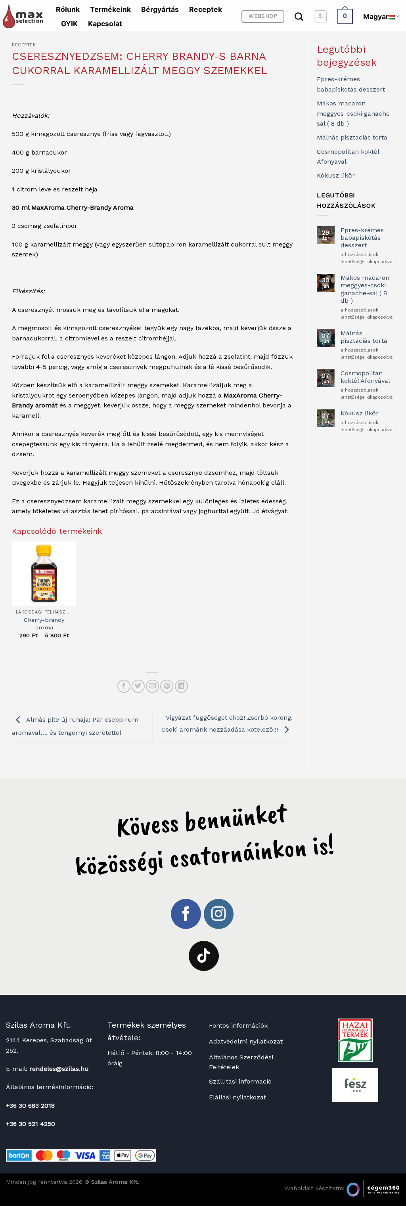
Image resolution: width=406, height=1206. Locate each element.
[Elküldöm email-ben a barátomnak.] (152, 686)
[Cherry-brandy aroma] (44, 573)
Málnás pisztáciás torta (352, 137)
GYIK (69, 23)
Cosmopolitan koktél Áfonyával (365, 376)
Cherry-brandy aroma (44, 624)
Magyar (376, 16)
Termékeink (110, 9)
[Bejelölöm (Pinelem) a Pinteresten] (166, 686)
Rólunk (68, 9)
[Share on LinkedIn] (181, 686)
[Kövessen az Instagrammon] (219, 914)
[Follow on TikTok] (204, 956)
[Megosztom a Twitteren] (138, 686)
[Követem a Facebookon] (186, 914)
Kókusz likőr (336, 175)
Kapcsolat (105, 23)
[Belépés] (320, 16)
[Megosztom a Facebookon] (123, 686)
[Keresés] (299, 16)
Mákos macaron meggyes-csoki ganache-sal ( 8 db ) (355, 113)
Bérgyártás (160, 9)
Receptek (205, 9)
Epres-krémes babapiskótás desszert (362, 237)
